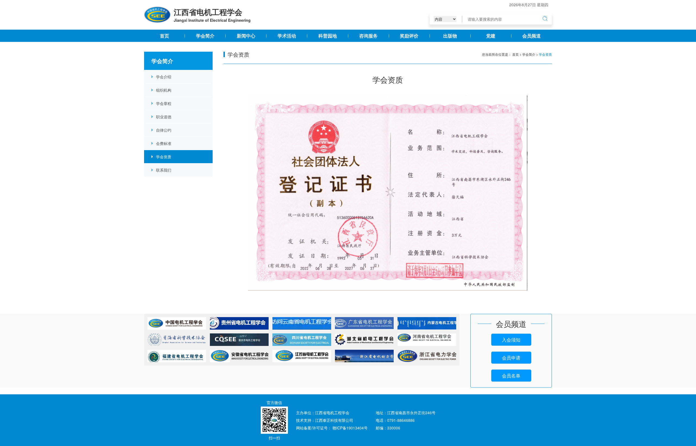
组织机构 (163, 90)
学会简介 (205, 35)
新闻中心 (246, 35)
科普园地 (327, 35)
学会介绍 (163, 76)
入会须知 (511, 339)
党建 (490, 35)
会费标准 (163, 143)
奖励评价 (409, 35)
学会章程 (163, 103)
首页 (164, 35)
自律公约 (163, 130)
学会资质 (163, 156)
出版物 (450, 35)
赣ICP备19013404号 (350, 427)
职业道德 (163, 116)
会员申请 (511, 357)
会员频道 (531, 35)
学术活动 (287, 35)
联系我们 (163, 170)
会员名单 (511, 375)
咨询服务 (368, 35)
